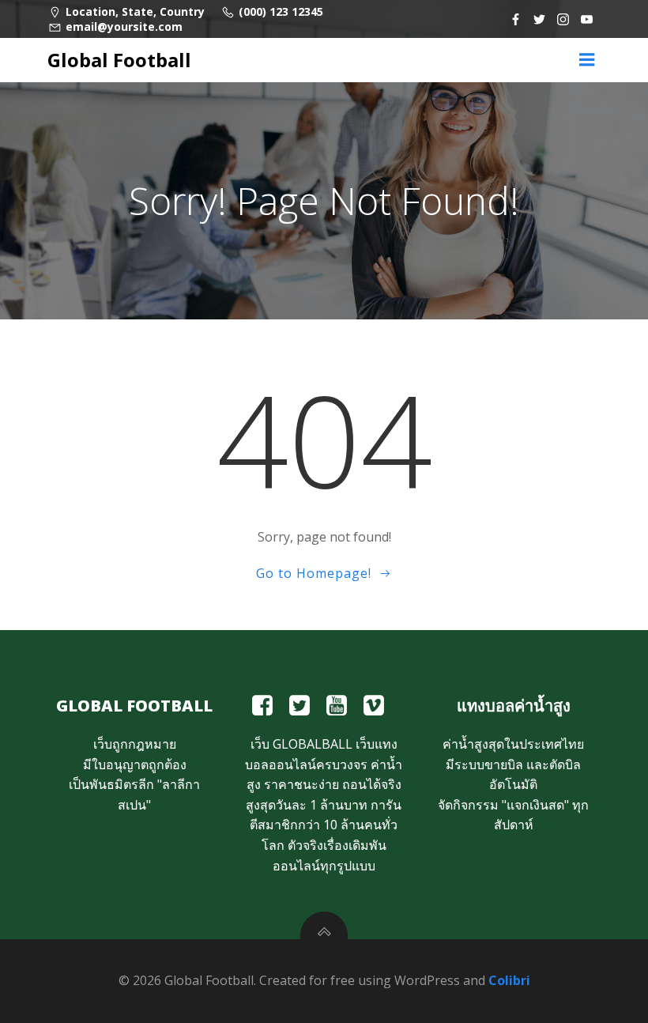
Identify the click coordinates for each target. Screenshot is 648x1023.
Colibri (509, 980)
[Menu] (587, 60)
